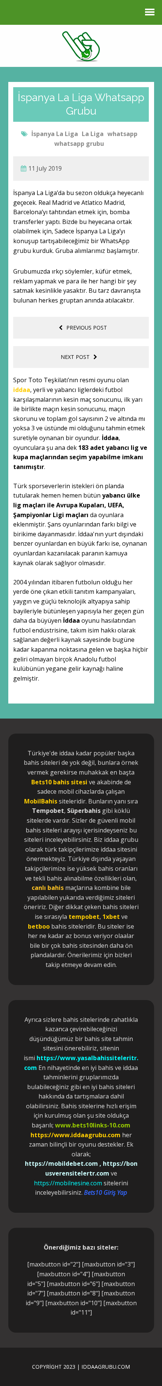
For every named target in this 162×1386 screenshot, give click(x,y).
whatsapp (122, 134)
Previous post (86, 327)
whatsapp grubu (79, 143)
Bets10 (41, 782)
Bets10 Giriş (100, 1192)
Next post (75, 356)
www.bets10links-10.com (92, 1125)
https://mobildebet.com (61, 1163)
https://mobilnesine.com (68, 1183)
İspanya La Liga (54, 134)
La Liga (93, 134)
